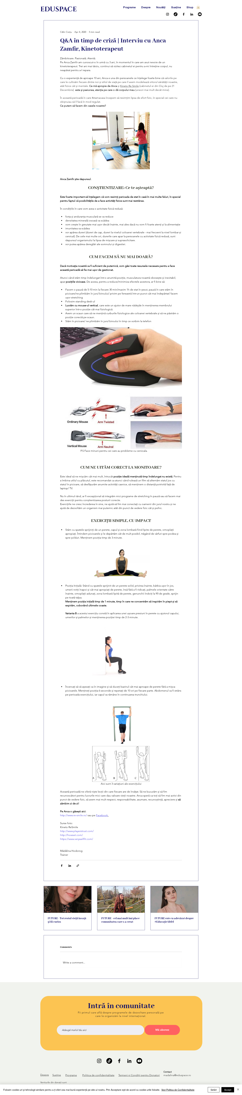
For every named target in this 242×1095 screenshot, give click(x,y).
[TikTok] (175, 14)
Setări (214, 1089)
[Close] (238, 1089)
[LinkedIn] (192, 14)
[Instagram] (167, 14)
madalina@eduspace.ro (177, 1075)
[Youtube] (200, 14)
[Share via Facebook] (61, 865)
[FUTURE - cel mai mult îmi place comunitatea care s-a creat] (121, 899)
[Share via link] (77, 865)
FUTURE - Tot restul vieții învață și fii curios (67, 920)
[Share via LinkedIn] (69, 865)
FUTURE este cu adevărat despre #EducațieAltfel (174, 920)
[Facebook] (184, 14)
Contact (167, 1071)
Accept (227, 1089)
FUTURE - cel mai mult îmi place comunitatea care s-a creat (120, 920)
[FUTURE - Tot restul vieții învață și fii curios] (67, 899)
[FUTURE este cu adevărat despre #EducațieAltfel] (174, 899)
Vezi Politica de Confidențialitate (177, 1089)
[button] (198, 7)
